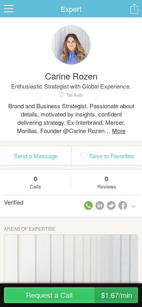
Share (134, 8)
